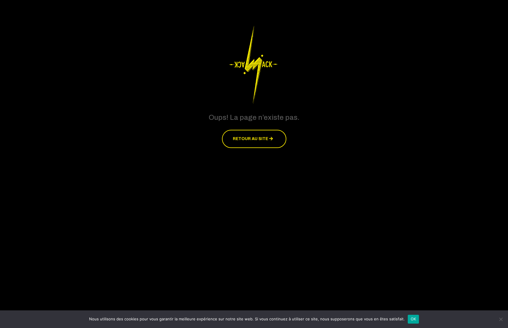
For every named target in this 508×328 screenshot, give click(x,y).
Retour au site (250, 139)
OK (413, 319)
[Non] (501, 319)
